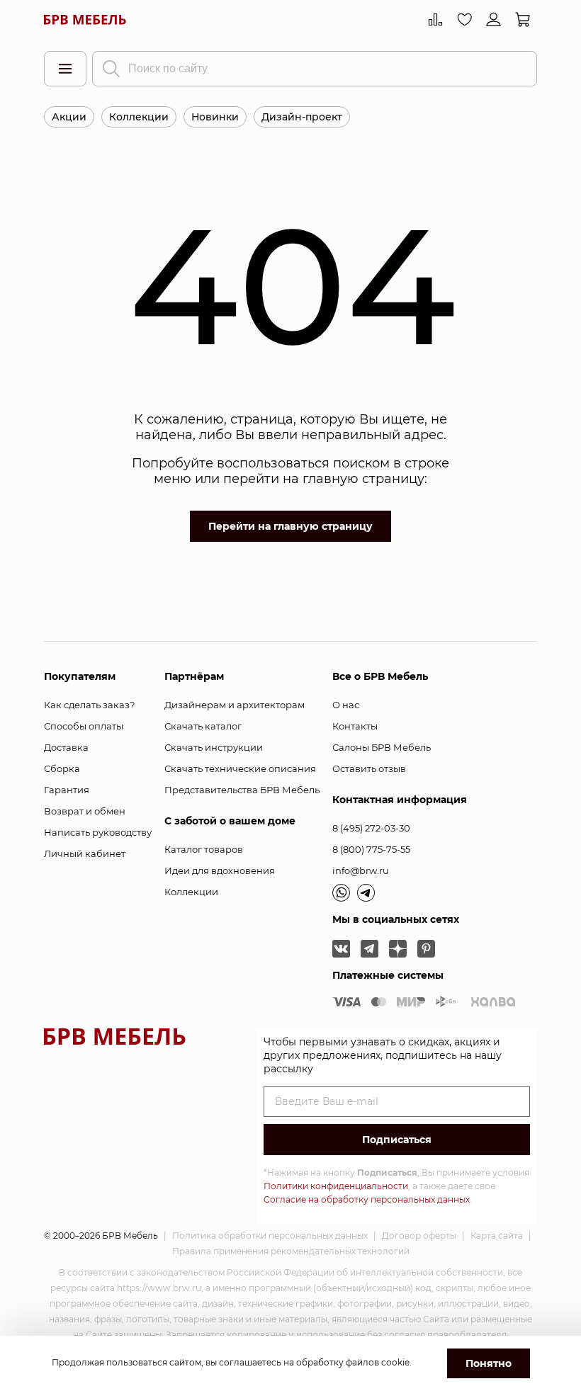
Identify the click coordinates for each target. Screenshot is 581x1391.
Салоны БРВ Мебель (381, 747)
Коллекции (139, 116)
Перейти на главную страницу (290, 526)
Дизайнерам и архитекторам (234, 704)
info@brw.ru (360, 870)
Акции (69, 116)
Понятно (489, 1363)
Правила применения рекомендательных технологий (291, 1251)
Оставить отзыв (369, 768)
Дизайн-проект (301, 116)
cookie (395, 1362)
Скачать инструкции (213, 747)
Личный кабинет (84, 853)
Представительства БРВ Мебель (242, 789)
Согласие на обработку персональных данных (367, 1199)
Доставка (66, 747)
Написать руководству (98, 832)
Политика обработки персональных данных (270, 1235)
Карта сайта (496, 1235)
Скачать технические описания (240, 768)
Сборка (62, 768)
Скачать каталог (203, 726)
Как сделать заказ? (89, 704)
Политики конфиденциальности (336, 1186)
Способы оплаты (83, 726)
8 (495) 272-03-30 (371, 828)
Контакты (355, 726)
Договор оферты (419, 1235)
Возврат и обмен (84, 811)
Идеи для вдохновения (219, 870)
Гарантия (66, 789)
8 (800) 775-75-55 (371, 849)
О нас (345, 704)
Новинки (215, 116)
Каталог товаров (203, 849)
